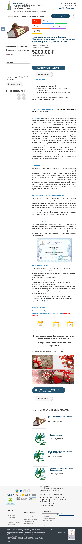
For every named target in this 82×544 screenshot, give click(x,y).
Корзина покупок (28, 521)
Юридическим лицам (48, 518)
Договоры (45, 516)
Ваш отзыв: (10, 62)
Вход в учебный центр (30, 519)
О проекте (11, 515)
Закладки (26, 526)
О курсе (37, 21)
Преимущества (58, 26)
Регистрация (59, 16)
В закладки (43, 74)
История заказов (28, 523)
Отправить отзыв (14, 84)
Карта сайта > (65, 514)
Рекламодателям (47, 520)
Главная (10, 16)
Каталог (17, 16)
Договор (37, 31)
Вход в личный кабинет (30, 517)
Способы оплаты (10, 495)
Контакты (40, 16)
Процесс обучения (41, 26)
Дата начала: (38, 56)
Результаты (60, 21)
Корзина (24, 16)
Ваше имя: (10, 54)
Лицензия (11, 517)
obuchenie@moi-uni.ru (44, 301)
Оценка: (9, 77)
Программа (47, 21)
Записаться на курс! (48, 68)
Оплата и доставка (14, 522)
